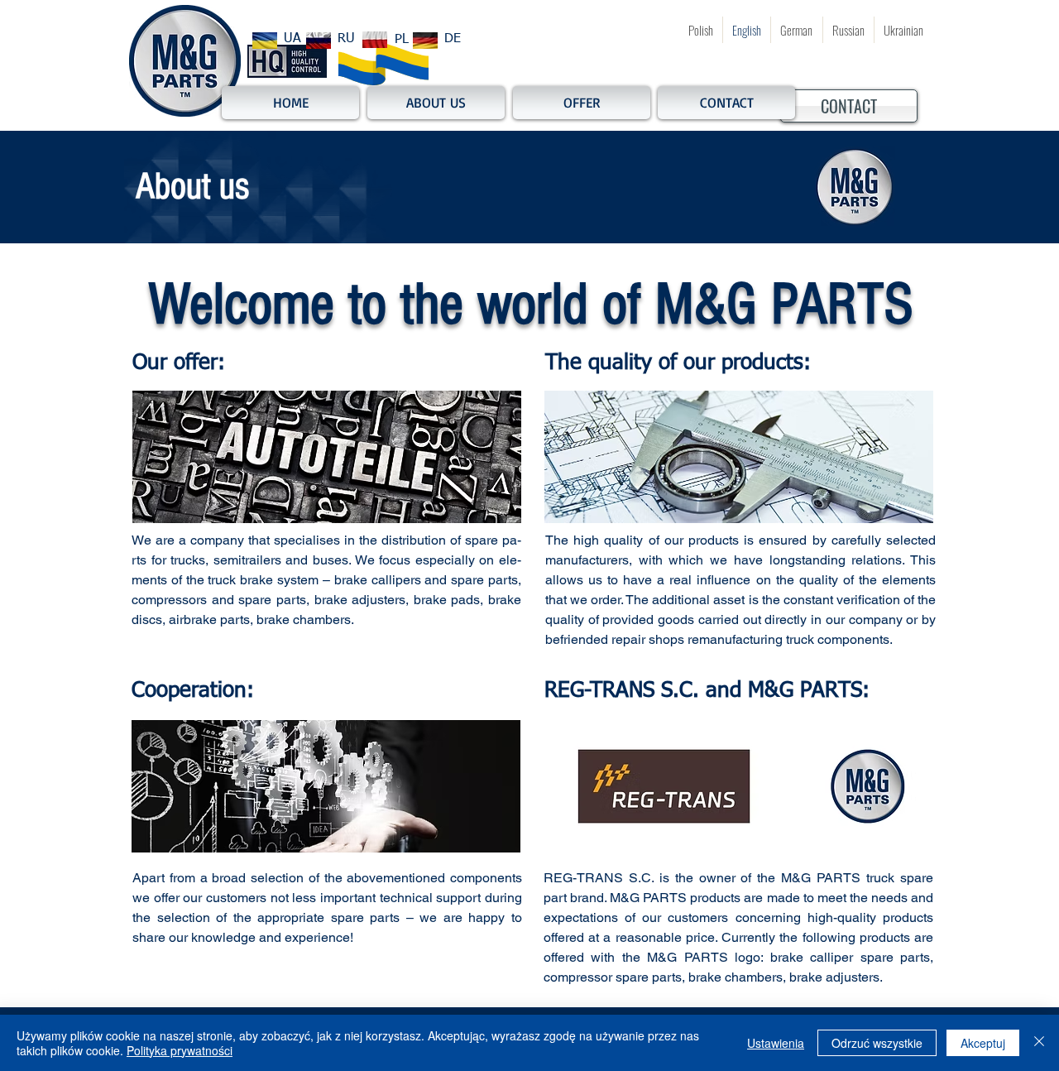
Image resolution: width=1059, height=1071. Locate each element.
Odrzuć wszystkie (876, 1043)
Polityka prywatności (179, 1050)
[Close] (1039, 1043)
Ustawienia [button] (775, 1043)
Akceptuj (983, 1043)
